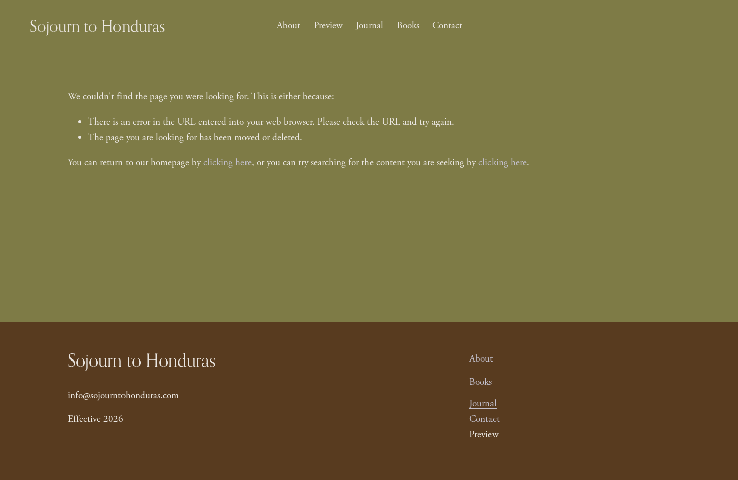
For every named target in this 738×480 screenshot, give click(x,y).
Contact (447, 25)
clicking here (227, 162)
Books (408, 25)
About (288, 25)
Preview (328, 25)
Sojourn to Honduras (97, 25)
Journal (369, 25)
